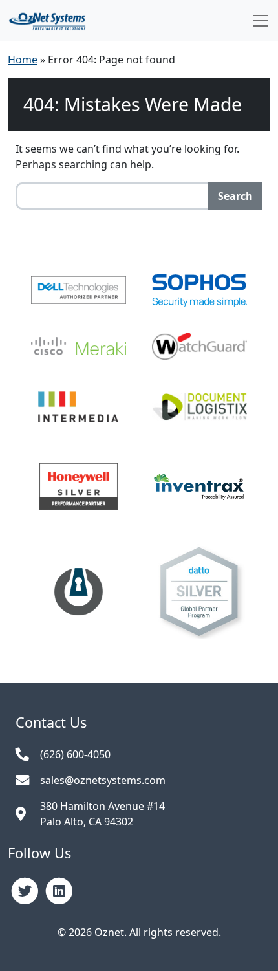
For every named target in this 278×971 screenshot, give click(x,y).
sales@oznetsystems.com (103, 780)
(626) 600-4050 (75, 754)
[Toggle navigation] (260, 20)
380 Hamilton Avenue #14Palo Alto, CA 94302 (102, 814)
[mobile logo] (47, 20)
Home (22, 59)
